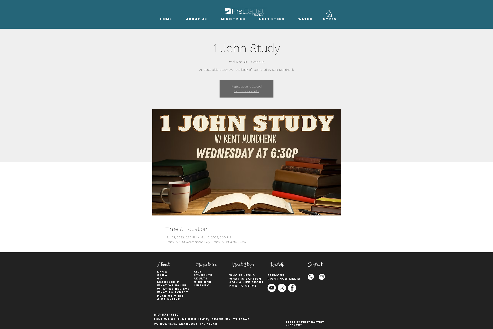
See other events (246, 91)
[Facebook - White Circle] (292, 288)
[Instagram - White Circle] (282, 288)
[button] (196, 19)
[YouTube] (271, 288)
